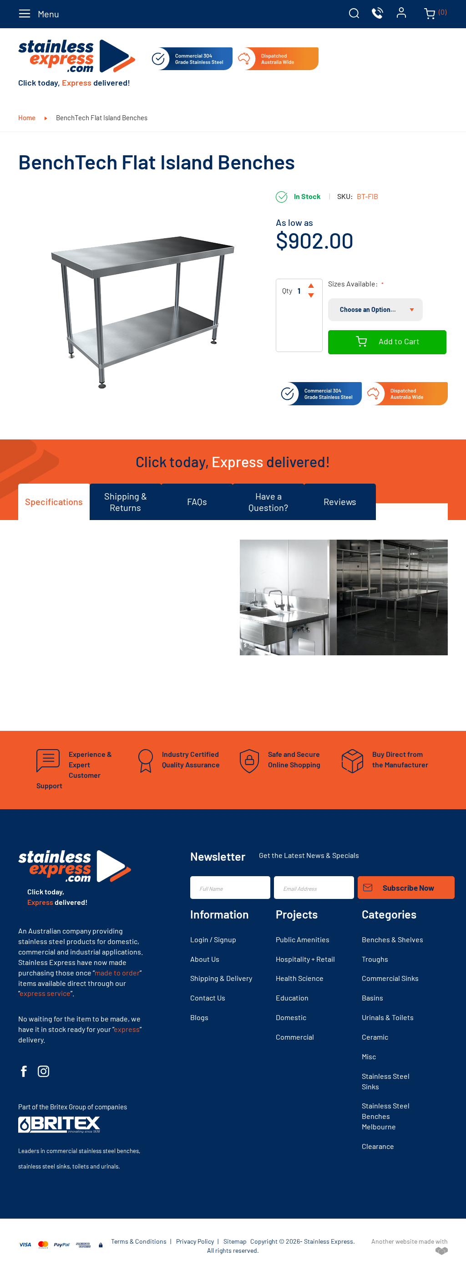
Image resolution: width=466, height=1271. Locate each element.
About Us (204, 959)
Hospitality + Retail (305, 959)
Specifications (54, 501)
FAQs (197, 501)
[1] (311, 286)
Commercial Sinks (390, 978)
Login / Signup (213, 939)
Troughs (375, 959)
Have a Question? (268, 501)
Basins (372, 997)
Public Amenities (302, 939)
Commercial (295, 1036)
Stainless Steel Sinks (386, 1081)
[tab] (354, 13)
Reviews (340, 501)
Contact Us (207, 997)
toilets (80, 1166)
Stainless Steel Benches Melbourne (386, 1116)
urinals (109, 1166)
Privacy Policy (195, 1241)
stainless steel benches (109, 1150)
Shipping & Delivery (221, 978)
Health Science (300, 978)
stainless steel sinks (44, 1166)
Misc (369, 1056)
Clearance (378, 1146)
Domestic (291, 1017)
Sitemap (235, 1241)
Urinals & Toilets (388, 1017)
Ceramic (375, 1036)
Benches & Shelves (392, 939)
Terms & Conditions (139, 1241)
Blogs (199, 1017)
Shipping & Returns (125, 501)
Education (292, 997)
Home (27, 117)
